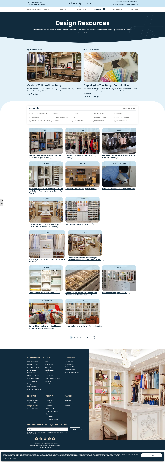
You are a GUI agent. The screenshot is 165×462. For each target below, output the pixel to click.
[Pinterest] (45, 439)
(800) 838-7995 (36, 2)
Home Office (99, 113)
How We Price (50, 403)
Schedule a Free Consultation (124, 4)
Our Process (69, 361)
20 (90, 337)
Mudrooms (48, 373)
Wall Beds (120, 113)
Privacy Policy (13, 458)
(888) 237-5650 (39, 5)
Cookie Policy (6, 458)
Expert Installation (70, 370)
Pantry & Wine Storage (61, 117)
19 (87, 337)
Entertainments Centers (40, 121)
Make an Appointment (72, 372)
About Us (49, 400)
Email (30, 429)
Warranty (49, 406)
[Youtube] (53, 439)
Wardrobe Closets (33, 378)
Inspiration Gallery (33, 400)
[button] (45, 357)
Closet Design (69, 364)
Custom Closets (32, 362)
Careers (48, 414)
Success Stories (32, 408)
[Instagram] (36, 439)
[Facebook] (40, 439)
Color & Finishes (32, 403)
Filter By (32, 108)
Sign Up (75, 429)
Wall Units (35, 117)
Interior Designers (70, 403)
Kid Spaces (31, 384)
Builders (67, 406)
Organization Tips (123, 117)
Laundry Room (100, 117)
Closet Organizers (33, 376)
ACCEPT (151, 455)
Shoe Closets (31, 373)
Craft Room (49, 376)
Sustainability (50, 408)
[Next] (93, 337)
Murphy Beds (49, 370)
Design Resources (33, 406)
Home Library (79, 121)
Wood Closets (32, 381)
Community (99, 121)
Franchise (68, 400)
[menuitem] (37, 9)
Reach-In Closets (33, 367)
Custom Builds (69, 367)
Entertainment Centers (34, 389)
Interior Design (122, 121)
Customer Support (52, 411)
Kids (75, 117)
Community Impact (52, 419)
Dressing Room (32, 370)
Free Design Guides (38, 114)
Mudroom (56, 121)
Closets (56, 113)
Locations (49, 417)
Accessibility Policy (45, 447)
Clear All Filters (129, 108)
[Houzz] (49, 439)
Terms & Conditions (54, 445)
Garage (77, 113)
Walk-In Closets (32, 365)
